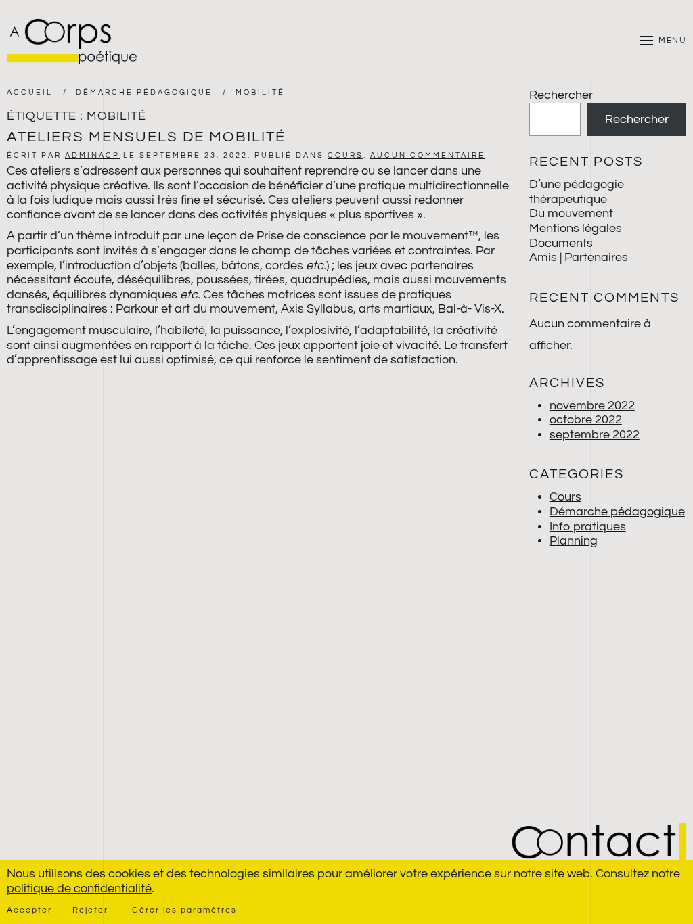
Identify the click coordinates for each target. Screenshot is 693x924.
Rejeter (90, 910)
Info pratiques (588, 526)
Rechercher (561, 95)
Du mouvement (571, 213)
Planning (574, 540)
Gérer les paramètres (184, 910)
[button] (663, 41)
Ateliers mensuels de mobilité (146, 137)
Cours (345, 155)
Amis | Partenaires (578, 257)
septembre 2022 (595, 434)
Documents (561, 243)
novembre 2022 (592, 405)
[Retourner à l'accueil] (74, 41)
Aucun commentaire (427, 155)
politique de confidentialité (79, 888)
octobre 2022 (586, 419)
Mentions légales (575, 228)
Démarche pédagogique (617, 511)
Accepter (29, 910)
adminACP (92, 155)
